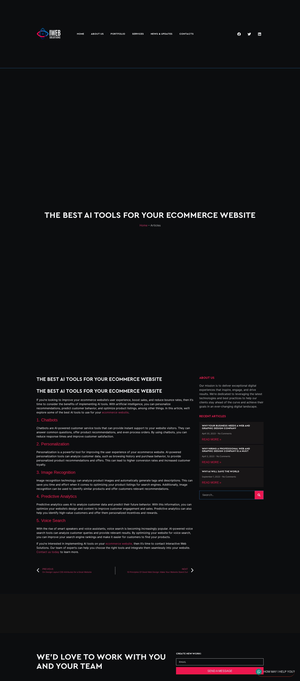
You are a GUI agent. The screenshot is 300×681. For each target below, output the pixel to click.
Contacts (186, 34)
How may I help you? (279, 671)
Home (80, 34)
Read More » (211, 439)
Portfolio (118, 34)
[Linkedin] (259, 34)
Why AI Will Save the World (220, 471)
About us (97, 34)
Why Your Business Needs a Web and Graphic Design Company (226, 426)
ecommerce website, (119, 543)
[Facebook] (239, 34)
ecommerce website (115, 412)
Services (138, 34)
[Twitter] (249, 34)
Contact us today (47, 552)
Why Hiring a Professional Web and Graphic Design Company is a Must (226, 449)
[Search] (259, 495)
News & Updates (161, 34)
